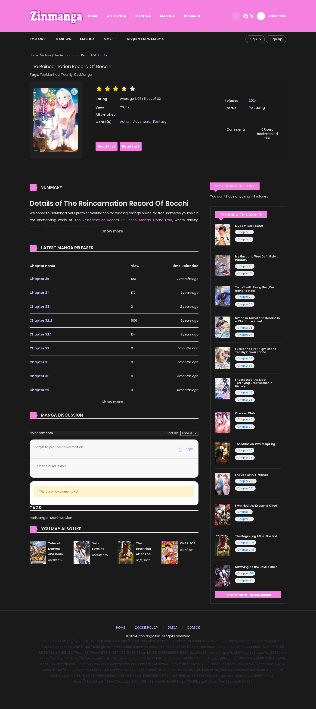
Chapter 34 (40, 292)
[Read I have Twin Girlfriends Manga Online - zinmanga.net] (222, 483)
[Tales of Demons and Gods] (38, 552)
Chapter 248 (245, 550)
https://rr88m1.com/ (77, 664)
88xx (110, 681)
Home (34, 55)
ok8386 (66, 646)
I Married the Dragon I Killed (256, 506)
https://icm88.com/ (131, 664)
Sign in (255, 39)
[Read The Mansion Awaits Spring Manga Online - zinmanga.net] (222, 453)
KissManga (83, 74)
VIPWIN (269, 675)
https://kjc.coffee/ (132, 641)
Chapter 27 (244, 273)
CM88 (162, 652)
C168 (76, 646)
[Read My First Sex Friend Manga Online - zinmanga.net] (222, 234)
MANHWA (143, 16)
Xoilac (233, 641)
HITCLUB (277, 646)
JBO (70, 652)
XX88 (47, 641)
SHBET (113, 652)
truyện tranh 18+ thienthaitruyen (174, 664)
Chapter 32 (39, 348)
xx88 (178, 641)
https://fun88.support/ (71, 670)
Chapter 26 (244, 400)
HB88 (104, 652)
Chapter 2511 (245, 488)
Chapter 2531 (245, 481)
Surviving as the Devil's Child (256, 567)
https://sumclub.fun (213, 646)
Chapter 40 (244, 419)
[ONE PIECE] (169, 552)
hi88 (62, 652)
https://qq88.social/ (220, 658)
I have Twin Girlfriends (251, 475)
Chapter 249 (245, 542)
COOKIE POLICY (146, 627)
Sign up (276, 39)
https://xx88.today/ (202, 652)
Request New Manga (145, 39)
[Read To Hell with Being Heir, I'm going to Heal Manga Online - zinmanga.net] (222, 296)
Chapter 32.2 (41, 320)
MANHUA (167, 16)
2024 (253, 100)
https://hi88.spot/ (54, 658)
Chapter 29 (39, 390)
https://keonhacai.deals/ (265, 664)
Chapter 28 (244, 266)
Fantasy (160, 121)
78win (265, 646)
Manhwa (63, 39)
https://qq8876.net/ (270, 652)
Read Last (130, 146)
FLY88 (56, 641)
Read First (106, 146)
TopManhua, (50, 74)
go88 (278, 641)
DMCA (172, 627)
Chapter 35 (39, 278)
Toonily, (67, 74)
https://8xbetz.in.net (119, 658)
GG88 (104, 670)
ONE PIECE (187, 543)
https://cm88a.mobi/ (235, 675)
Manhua (87, 39)
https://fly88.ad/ (75, 641)
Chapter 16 (244, 232)
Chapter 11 (243, 512)
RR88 (152, 641)
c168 (136, 646)
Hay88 (46, 646)
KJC (56, 646)
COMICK (193, 627)
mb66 (199, 658)
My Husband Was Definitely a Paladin (257, 258)
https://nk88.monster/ (175, 670)
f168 (122, 652)
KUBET (163, 675)
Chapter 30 (40, 376)
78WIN (170, 646)
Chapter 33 (39, 306)
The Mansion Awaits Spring (255, 444)
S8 (86, 652)
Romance (38, 39)
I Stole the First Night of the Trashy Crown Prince (255, 350)
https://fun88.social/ (224, 681)
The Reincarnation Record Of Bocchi (80, 55)
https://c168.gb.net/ (97, 646)
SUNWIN (237, 646)
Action (46, 55)
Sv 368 (247, 681)
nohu (248, 646)
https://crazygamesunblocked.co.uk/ (240, 670)
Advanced (277, 16)
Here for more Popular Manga (248, 595)
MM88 (152, 652)
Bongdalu (228, 664)
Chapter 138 (245, 573)
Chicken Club (245, 413)
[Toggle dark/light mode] (236, 16)
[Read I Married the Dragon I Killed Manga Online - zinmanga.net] (222, 514)
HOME (93, 16)
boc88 (197, 641)
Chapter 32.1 (40, 334)
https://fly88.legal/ (192, 681)
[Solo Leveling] (82, 552)
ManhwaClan (61, 517)
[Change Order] (102, 248)
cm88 (167, 658)
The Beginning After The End (256, 536)
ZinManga (146, 636)
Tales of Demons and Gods (55, 548)
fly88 (86, 675)
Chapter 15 (244, 239)
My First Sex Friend (249, 226)
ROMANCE (192, 16)
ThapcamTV (125, 681)
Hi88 (197, 670)
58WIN (188, 658)
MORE (108, 39)
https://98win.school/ (140, 670)
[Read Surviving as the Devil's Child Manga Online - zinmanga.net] (222, 576)
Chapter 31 (39, 362)
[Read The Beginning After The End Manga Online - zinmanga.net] (222, 545)
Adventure (141, 121)
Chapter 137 (245, 580)
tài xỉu (191, 646)
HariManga (39, 517)
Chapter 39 (244, 427)
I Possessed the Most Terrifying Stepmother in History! (253, 383)
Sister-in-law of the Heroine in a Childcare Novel (257, 319)
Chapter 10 (244, 519)
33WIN (250, 658)
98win (181, 646)
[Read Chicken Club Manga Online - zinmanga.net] (222, 422)
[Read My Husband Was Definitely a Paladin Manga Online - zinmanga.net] (222, 265)
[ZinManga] (56, 15)
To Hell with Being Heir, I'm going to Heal (254, 288)
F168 (206, 641)
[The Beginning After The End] (126, 552)
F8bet (109, 664)
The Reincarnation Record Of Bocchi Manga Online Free (123, 220)
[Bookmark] (267, 122)
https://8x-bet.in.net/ (85, 658)
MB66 (118, 646)
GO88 (131, 652)
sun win (267, 641)
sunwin (277, 670)
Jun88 (47, 670)
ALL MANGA (116, 16)
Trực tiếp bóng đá (103, 641)
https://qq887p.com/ (236, 652)
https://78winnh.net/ (89, 681)
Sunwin (54, 664)
